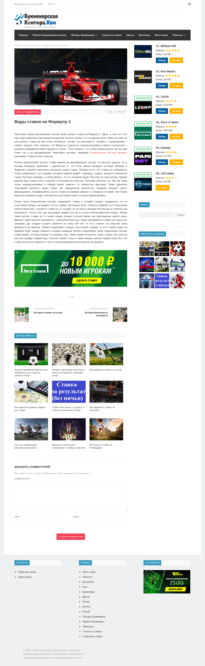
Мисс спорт (161, 35)
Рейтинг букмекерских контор (49, 35)
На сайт (176, 60)
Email (76, 517)
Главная (23, 35)
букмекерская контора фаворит (108, 152)
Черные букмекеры (93, 621)
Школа (130, 35)
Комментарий (22, 479)
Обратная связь (27, 572)
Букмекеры (88, 591)
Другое (86, 596)
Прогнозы (144, 35)
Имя (17, 517)
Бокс (85, 586)
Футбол (86, 606)
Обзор (162, 60)
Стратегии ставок (112, 35)
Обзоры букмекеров (84, 35)
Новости (179, 35)
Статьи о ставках (92, 631)
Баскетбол (88, 581)
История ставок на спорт (48, 312)
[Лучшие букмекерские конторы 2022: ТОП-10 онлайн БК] (36, 16)
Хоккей (86, 611)
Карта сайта (25, 577)
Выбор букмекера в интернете (96, 314)
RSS (52, 4)
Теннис (86, 601)
